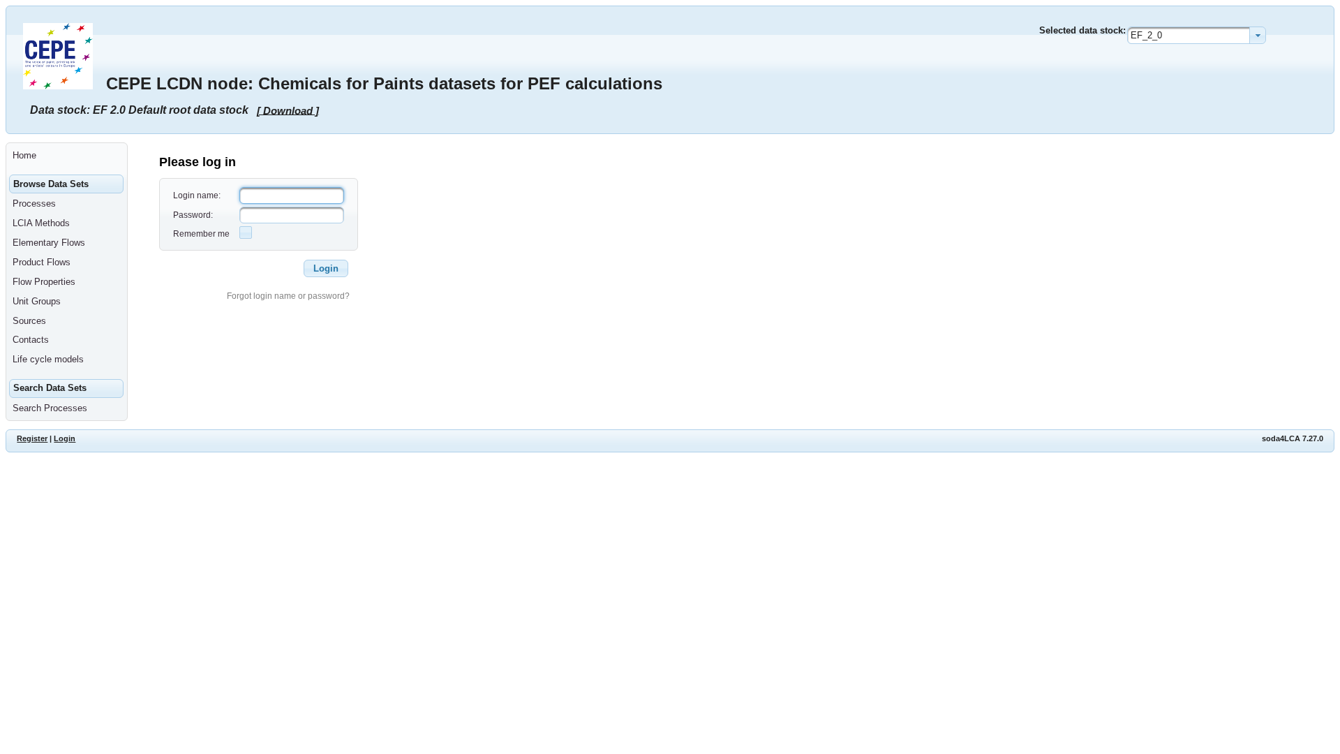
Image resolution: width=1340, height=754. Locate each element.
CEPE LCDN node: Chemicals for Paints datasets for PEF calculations (384, 83)
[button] (326, 268)
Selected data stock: (1082, 30)
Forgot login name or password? (288, 296)
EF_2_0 (1146, 35)
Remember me (201, 234)
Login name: (197, 195)
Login (64, 438)
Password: (193, 215)
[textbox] (291, 195)
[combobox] (1196, 35)
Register (32, 438)
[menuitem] (66, 156)
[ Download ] (288, 110)
